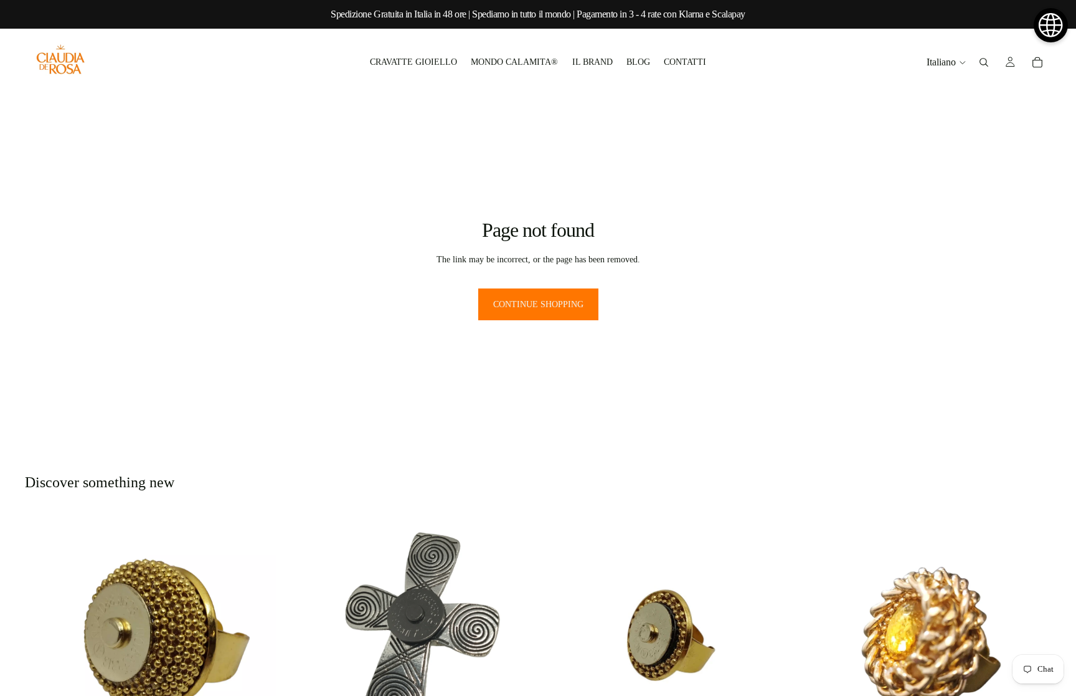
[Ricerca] (984, 62)
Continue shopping (538, 304)
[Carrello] (1037, 62)
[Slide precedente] (560, 638)
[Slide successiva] (774, 638)
